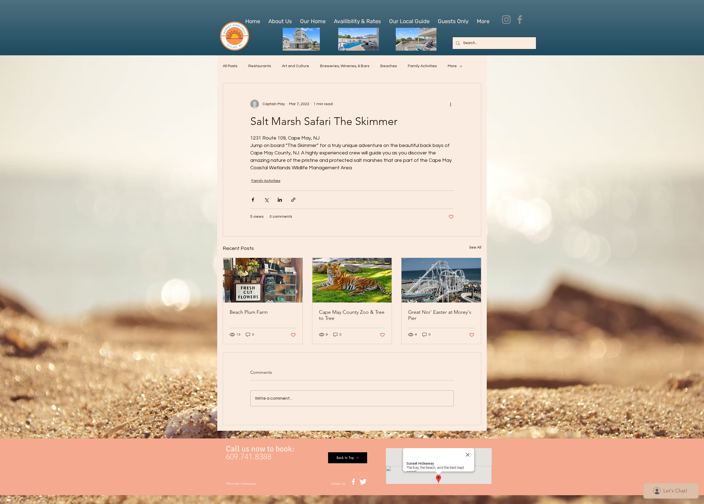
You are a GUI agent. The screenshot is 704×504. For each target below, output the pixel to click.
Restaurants (259, 66)
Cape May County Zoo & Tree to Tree (351, 315)
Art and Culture (295, 66)
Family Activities (422, 66)
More (452, 66)
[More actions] (450, 104)
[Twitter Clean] (363, 482)
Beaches (388, 66)
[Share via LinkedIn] (279, 199)
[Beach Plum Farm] (262, 280)
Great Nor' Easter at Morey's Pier (439, 315)
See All (475, 247)
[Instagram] (506, 19)
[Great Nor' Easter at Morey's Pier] (441, 280)
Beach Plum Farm (249, 312)
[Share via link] (293, 199)
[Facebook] (520, 19)
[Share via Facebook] (252, 199)
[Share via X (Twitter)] (266, 199)
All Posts (230, 66)
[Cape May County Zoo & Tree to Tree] (352, 280)
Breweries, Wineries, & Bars (344, 66)
